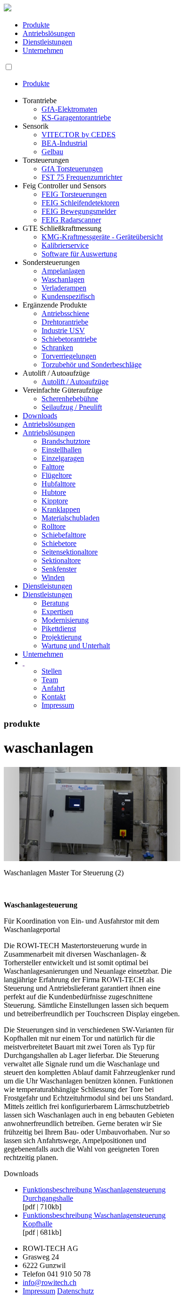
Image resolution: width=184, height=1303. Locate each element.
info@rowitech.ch (49, 1282)
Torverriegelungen (69, 356)
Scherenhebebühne (70, 399)
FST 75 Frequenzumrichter (82, 177)
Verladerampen (64, 288)
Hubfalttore (58, 484)
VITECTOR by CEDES (79, 135)
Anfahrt (53, 688)
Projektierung (62, 637)
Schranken (57, 347)
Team (50, 680)
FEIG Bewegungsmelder (79, 211)
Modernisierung (65, 620)
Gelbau (52, 152)
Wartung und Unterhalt (76, 646)
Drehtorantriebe (65, 322)
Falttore (53, 467)
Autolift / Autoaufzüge (75, 382)
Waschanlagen (63, 279)
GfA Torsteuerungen (72, 169)
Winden (53, 577)
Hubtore (54, 492)
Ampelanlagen (63, 271)
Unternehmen (43, 50)
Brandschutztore (66, 441)
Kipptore (55, 501)
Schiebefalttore (64, 535)
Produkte (36, 25)
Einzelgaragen (63, 458)
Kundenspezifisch (68, 296)
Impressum (58, 705)
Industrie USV (63, 330)
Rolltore (54, 526)
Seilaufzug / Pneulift (72, 407)
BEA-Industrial (64, 143)
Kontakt (54, 697)
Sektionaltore (61, 560)
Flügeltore (57, 475)
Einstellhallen (62, 450)
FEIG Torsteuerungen (74, 194)
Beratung (55, 603)
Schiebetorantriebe (69, 339)
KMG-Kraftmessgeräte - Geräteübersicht (102, 237)
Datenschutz (75, 1291)
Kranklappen (61, 509)
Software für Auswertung (79, 254)
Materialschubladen (71, 518)
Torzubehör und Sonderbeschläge (92, 365)
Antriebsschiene (65, 313)
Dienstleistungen (47, 42)
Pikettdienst (59, 629)
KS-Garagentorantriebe (76, 118)
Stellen (52, 671)
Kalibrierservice (65, 245)
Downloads (40, 416)
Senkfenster (59, 569)
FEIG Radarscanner (71, 220)
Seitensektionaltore (70, 552)
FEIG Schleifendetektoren (80, 203)
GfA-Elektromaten (69, 109)
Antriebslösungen (49, 33)
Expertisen (57, 611)
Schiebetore (59, 543)
